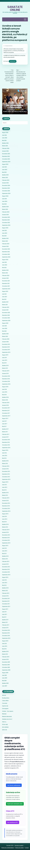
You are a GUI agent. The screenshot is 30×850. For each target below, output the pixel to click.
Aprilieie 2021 (5, 302)
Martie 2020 (5, 336)
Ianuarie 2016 (5, 468)
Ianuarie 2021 (5, 310)
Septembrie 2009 (6, 670)
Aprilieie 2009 (5, 683)
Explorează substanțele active (14, 803)
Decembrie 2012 (6, 566)
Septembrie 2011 (6, 606)
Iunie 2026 (4, 137)
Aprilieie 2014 (5, 524)
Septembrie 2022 (6, 257)
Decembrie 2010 (6, 630)
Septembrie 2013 (6, 543)
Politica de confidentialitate (7, 847)
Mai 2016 (4, 458)
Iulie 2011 (4, 611)
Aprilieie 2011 (5, 619)
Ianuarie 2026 (5, 151)
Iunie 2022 (4, 265)
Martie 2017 (5, 431)
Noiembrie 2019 (6, 347)
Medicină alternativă (7, 716)
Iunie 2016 (4, 455)
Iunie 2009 (4, 678)
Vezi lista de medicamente (13, 785)
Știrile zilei (4, 729)
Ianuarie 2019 (5, 373)
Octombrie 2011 (6, 603)
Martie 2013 (5, 558)
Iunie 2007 (4, 686)
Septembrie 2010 (6, 638)
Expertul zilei (5, 706)
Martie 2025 (5, 177)
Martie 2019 (5, 368)
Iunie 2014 (4, 519)
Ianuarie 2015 (5, 500)
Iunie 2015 (4, 487)
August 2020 (5, 323)
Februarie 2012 (5, 593)
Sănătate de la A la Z (7, 719)
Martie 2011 (5, 622)
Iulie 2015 (4, 484)
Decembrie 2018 (6, 376)
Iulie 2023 (4, 230)
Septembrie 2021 (6, 288)
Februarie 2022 (5, 275)
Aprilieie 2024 (5, 206)
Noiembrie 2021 (6, 283)
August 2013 (5, 545)
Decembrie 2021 (6, 280)
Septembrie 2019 (6, 352)
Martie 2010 (5, 654)
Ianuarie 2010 (5, 659)
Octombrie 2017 (6, 413)
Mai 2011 (4, 617)
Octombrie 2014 (6, 508)
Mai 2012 (4, 585)
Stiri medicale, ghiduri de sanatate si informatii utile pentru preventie (15, 13)
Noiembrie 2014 (6, 506)
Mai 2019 (4, 363)
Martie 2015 (5, 495)
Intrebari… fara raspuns (7, 711)
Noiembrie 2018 (6, 378)
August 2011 (5, 609)
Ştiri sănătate (5, 727)
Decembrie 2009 (6, 662)
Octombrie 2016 (6, 445)
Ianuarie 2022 (5, 278)
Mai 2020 (4, 331)
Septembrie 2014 (6, 511)
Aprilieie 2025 (5, 175)
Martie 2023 (5, 241)
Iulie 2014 (4, 516)
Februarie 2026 (5, 148)
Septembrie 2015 (6, 479)
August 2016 (5, 450)
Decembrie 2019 (6, 344)
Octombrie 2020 (6, 318)
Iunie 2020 (4, 328)
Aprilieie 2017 (5, 429)
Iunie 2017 (4, 423)
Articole (4, 695)
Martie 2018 (5, 400)
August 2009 (5, 672)
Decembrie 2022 (6, 249)
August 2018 (5, 386)
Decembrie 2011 (6, 598)
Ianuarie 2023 (5, 246)
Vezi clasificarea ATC (12, 822)
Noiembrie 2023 (6, 220)
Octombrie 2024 (6, 190)
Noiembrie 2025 (6, 156)
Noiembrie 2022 (6, 251)
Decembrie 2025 (6, 153)
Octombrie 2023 (6, 222)
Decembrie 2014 (6, 503)
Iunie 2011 (4, 614)
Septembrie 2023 (6, 225)
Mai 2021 (4, 299)
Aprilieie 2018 (5, 397)
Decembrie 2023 (6, 217)
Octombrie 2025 (6, 159)
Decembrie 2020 (6, 312)
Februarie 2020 (5, 339)
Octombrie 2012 (6, 572)
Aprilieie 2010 (5, 651)
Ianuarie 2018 (5, 405)
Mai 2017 (4, 426)
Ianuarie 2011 (5, 627)
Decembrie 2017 (6, 408)
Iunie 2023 (4, 233)
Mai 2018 (4, 394)
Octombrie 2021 (6, 286)
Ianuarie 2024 (5, 214)
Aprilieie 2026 (5, 143)
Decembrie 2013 (6, 535)
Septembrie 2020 (6, 320)
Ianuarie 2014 (5, 532)
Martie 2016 (5, 463)
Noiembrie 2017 (6, 410)
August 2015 (5, 482)
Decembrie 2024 (6, 185)
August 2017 (5, 418)
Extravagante (5, 708)
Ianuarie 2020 (5, 341)
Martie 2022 (5, 273)
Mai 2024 (4, 204)
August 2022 (5, 259)
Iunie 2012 (4, 582)
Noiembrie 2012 (6, 569)
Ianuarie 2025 (5, 183)
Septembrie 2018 (6, 384)
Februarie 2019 (5, 370)
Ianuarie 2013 (5, 564)
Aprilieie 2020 (5, 333)
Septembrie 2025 (6, 161)
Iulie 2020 (4, 325)
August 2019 (5, 355)
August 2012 (5, 577)
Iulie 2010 (4, 643)
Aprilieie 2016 (5, 461)
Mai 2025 (4, 172)
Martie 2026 (5, 145)
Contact (27, 847)
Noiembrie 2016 (6, 442)
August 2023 (5, 228)
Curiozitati (4, 703)
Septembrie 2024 (6, 193)
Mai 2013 (4, 553)
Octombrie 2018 (6, 381)
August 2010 (5, 641)
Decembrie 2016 (6, 439)
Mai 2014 (4, 521)
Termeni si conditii (19, 845)
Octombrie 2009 (6, 667)
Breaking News (12, 61)
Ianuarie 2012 (5, 596)
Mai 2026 (4, 140)
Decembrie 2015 (6, 471)
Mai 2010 (4, 649)
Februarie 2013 (5, 561)
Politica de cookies (19, 847)
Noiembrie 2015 (6, 474)
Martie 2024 (5, 209)
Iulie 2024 (4, 198)
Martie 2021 (5, 304)
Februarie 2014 (5, 529)
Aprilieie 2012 (5, 588)
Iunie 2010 (4, 646)
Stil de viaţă (5, 724)
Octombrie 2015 (6, 476)
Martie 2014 (5, 527)
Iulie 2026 (4, 135)
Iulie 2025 (4, 167)
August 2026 (5, 132)
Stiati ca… (4, 721)
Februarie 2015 (5, 498)
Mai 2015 (4, 490)
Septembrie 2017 (6, 416)
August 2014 (5, 513)
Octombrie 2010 (6, 635)
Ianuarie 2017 (5, 437)
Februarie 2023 (5, 243)
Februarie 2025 (5, 180)
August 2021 (5, 291)
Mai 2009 (4, 680)
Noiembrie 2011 (6, 601)
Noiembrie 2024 (6, 188)
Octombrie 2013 (6, 540)
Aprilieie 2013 (5, 556)
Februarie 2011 (5, 625)
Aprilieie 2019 (5, 365)
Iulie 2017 (4, 421)
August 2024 (5, 196)
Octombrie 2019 (6, 349)
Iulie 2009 (4, 675)
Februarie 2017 (5, 434)
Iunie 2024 (4, 201)
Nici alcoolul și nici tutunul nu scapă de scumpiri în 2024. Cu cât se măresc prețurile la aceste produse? (21, 75)
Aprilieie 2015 (5, 492)
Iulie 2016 (4, 453)
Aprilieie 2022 (5, 270)
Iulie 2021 (4, 294)
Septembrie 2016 (6, 447)
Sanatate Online (15, 8)
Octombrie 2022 (6, 254)
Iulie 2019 (4, 357)
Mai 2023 (4, 235)
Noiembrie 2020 (6, 315)
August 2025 (5, 164)
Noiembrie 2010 (6, 633)
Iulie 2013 (4, 548)
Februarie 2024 (5, 212)
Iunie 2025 (4, 169)
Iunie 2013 (4, 551)
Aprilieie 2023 (5, 238)
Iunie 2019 (4, 360)
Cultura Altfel (5, 700)
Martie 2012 (5, 590)
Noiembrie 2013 (6, 537)
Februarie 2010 (5, 656)
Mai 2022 (4, 267)
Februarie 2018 (5, 402)
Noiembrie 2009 (6, 664)
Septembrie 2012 (6, 574)
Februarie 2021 (5, 307)
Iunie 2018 (4, 392)
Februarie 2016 (5, 466)
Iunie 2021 (4, 296)
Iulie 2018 (4, 389)
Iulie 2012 (4, 580)
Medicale (4, 714)
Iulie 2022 (4, 262)
